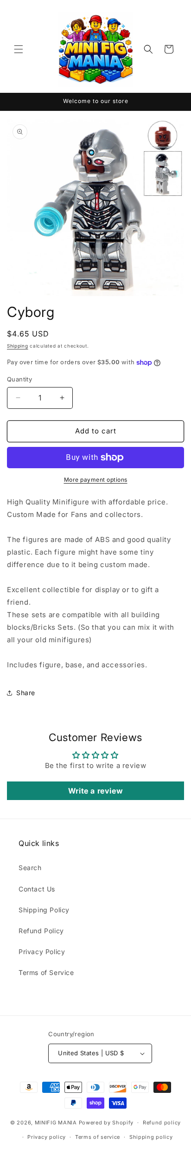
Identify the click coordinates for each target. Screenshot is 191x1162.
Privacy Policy (42, 951)
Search (30, 868)
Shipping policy (151, 1137)
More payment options (95, 479)
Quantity (19, 379)
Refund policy (162, 1122)
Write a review (95, 790)
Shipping (17, 346)
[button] (18, 49)
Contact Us (37, 889)
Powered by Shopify (106, 1122)
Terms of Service (46, 972)
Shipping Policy (44, 910)
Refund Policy (41, 931)
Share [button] (25, 693)
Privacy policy (46, 1137)
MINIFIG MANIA (56, 1122)
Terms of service (97, 1137)
